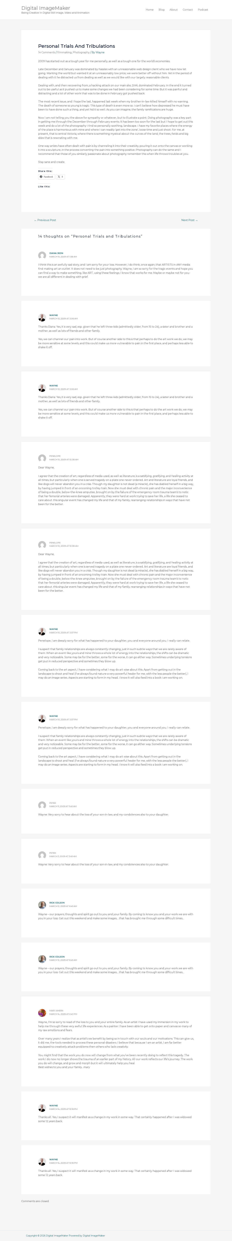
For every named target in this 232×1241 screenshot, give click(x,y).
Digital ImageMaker (45, 8)
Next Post (189, 220)
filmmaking (64, 52)
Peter (52, 803)
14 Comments (46, 52)
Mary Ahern (56, 1010)
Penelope (55, 456)
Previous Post (45, 220)
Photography (81, 52)
